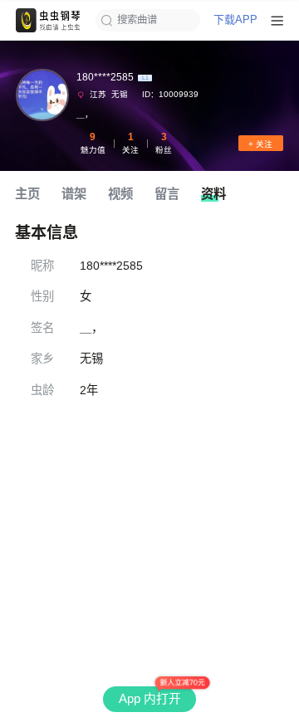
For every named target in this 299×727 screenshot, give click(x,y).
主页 (27, 194)
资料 (213, 194)
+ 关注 (260, 144)
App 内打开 (150, 698)
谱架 (73, 194)
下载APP (235, 20)
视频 (120, 194)
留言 (166, 194)
